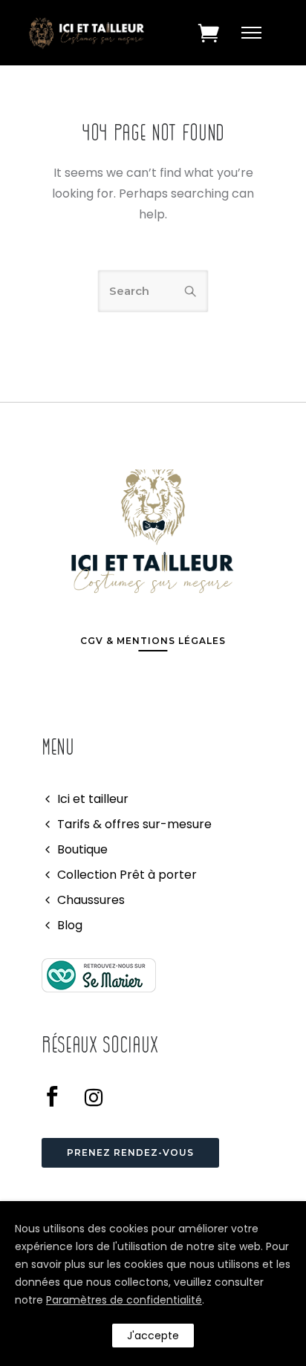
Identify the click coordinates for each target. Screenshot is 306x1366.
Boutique (82, 849)
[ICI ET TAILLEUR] (99, 974)
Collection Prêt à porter (127, 874)
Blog (69, 925)
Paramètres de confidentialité (124, 1299)
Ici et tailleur (92, 798)
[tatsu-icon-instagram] (93, 1097)
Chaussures (91, 899)
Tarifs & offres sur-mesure (134, 824)
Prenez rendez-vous (130, 1152)
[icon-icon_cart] (208, 33)
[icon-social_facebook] (58, 1097)
